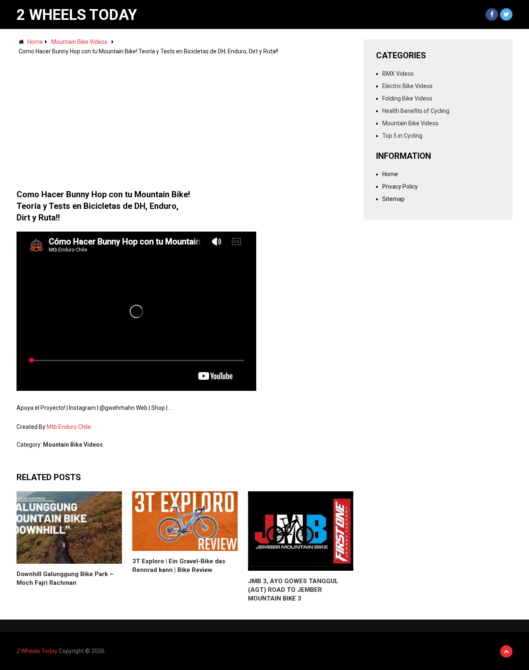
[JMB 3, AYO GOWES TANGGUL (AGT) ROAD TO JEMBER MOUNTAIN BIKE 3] (300, 531)
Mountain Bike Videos (79, 41)
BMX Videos (398, 73)
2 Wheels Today (77, 14)
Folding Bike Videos (407, 98)
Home (35, 41)
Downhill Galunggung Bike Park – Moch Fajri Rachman (65, 578)
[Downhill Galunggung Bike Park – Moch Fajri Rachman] (69, 527)
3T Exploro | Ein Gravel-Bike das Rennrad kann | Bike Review (178, 566)
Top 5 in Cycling (402, 135)
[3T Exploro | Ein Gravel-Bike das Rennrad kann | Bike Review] (185, 521)
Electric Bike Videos (407, 86)
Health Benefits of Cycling (415, 111)
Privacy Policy (400, 186)
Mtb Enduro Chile (69, 427)
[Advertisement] (185, 118)
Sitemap (393, 199)
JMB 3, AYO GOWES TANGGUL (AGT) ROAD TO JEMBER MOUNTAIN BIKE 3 (293, 589)
